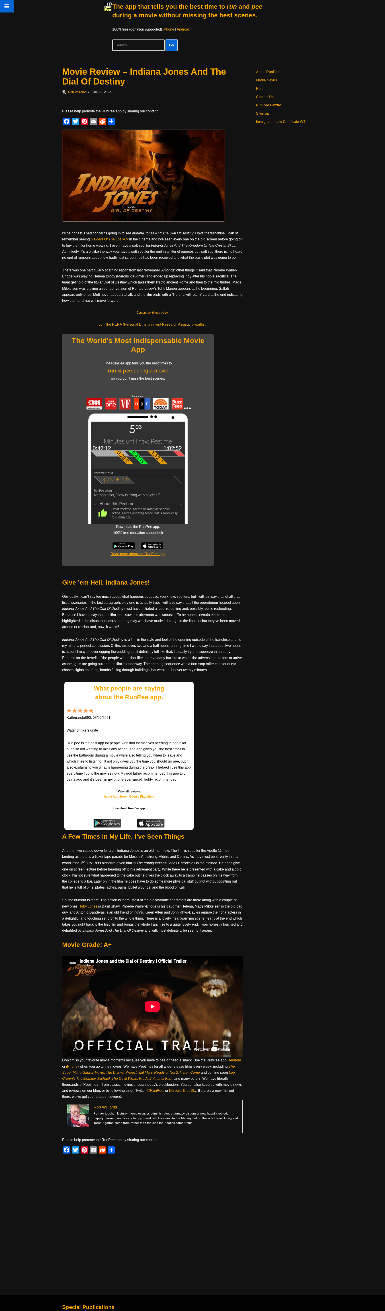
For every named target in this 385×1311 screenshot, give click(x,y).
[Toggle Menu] (7, 6)
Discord (175, 1090)
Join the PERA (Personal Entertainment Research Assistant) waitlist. (152, 324)
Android (183, 29)
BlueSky (189, 1090)
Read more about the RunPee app (138, 554)
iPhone (168, 29)
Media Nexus (266, 80)
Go (171, 45)
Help (260, 89)
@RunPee (155, 1090)
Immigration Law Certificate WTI (281, 122)
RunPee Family (268, 105)
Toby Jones (88, 906)
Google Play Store (141, 796)
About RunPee (267, 72)
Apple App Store (115, 796)
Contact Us (265, 97)
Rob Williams (77, 92)
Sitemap (262, 113)
